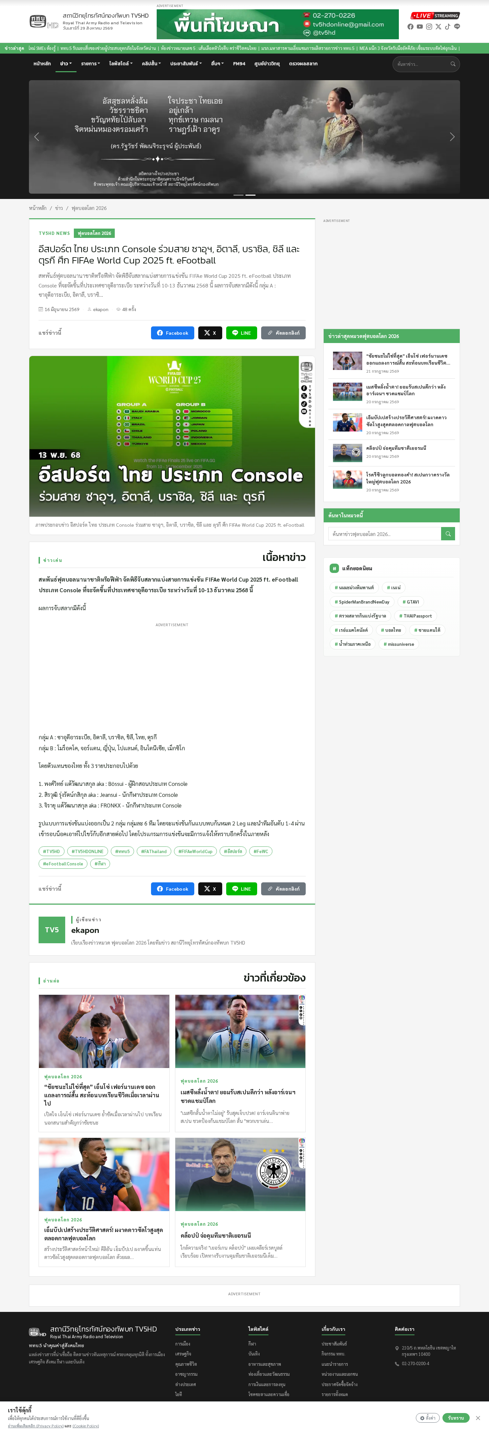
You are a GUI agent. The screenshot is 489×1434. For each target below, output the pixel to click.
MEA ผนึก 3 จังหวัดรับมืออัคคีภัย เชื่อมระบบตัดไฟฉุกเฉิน (345, 48)
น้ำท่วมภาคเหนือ (353, 644)
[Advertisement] (172, 675)
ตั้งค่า (430, 1418)
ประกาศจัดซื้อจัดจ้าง (340, 1384)
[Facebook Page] (410, 26)
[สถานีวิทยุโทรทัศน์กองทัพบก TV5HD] (44, 21)
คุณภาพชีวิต (186, 1364)
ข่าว (59, 208)
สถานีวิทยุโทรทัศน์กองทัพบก (106, 19)
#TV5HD (51, 851)
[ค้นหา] (448, 533)
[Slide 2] (250, 195)
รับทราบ (456, 1418)
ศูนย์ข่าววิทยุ (267, 63)
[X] (438, 26)
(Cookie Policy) (86, 1425)
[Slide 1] (239, 195)
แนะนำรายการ (335, 1364)
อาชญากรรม (186, 1374)
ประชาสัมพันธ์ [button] (184, 63)
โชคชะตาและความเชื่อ (268, 1394)
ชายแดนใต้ (427, 630)
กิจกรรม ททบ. (333, 1353)
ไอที (178, 1394)
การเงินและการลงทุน (266, 1384)
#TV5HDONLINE (88, 851)
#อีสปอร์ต (233, 851)
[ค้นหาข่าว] (454, 64)
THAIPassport (415, 616)
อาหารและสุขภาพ (264, 1364)
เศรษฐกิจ (183, 1353)
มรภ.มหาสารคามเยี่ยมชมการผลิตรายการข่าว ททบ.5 (244, 48)
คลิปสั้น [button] (149, 63)
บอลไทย (391, 630)
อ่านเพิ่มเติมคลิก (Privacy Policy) (36, 1425)
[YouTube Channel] (420, 26)
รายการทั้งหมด (335, 1394)
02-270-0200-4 (415, 1363)
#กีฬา (100, 863)
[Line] (457, 26)
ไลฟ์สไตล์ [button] (119, 63)
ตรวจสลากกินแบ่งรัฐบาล (360, 616)
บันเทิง (254, 1353)
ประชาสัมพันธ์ (334, 1343)
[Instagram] (429, 26)
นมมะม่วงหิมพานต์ (354, 587)
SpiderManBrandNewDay (362, 602)
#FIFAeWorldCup (195, 851)
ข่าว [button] (64, 63)
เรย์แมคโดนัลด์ (351, 630)
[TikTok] (448, 26)
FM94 (239, 63)
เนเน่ (394, 587)
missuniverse (399, 644)
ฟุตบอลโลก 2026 (89, 208)
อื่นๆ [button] (215, 63)
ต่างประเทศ (185, 1384)
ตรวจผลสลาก (303, 63)
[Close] (478, 1418)
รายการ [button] (88, 63)
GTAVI (411, 602)
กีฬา (252, 1343)
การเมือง (182, 1343)
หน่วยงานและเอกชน (340, 1374)
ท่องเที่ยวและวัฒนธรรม (269, 1374)
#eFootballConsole (63, 863)
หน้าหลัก (42, 63)
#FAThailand (154, 851)
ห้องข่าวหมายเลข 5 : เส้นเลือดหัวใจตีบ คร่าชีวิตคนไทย (145, 48)
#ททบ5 (122, 851)
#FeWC (260, 851)
